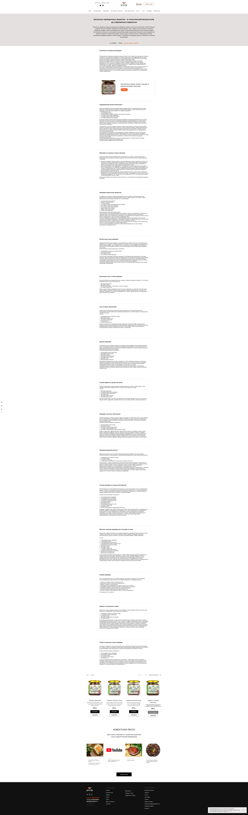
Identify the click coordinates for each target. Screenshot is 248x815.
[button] (149, 4)
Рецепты (147, 792)
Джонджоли (128, 790)
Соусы (107, 797)
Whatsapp (140, 3)
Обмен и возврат (149, 801)
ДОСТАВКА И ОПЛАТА (117, 10)
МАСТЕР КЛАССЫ (129, 10)
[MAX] (103, 5)
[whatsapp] (100, 5)
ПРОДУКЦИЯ (97, 10)
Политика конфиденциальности (152, 803)
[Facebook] (1, 402)
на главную (113, 43)
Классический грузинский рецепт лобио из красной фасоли (152, 761)
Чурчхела (108, 803)
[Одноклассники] (1, 409)
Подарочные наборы (130, 795)
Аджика (108, 794)
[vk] (87, 794)
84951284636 (95, 797)
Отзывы (146, 799)
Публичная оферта (149, 806)
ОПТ (143, 10)
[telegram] (89, 794)
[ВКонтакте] (1, 406)
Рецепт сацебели (131, 760)
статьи (120, 43)
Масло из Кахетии (110, 801)
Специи (108, 790)
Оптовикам (147, 797)
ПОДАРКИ (106, 10)
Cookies (229, 811)
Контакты (147, 808)
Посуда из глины (129, 793)
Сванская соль (109, 792)
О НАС (90, 10)
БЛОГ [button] (138, 10)
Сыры (107, 799)
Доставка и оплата (149, 790)
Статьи (146, 794)
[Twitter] (1, 412)
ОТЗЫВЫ (149, 10)
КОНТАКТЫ (157, 10)
